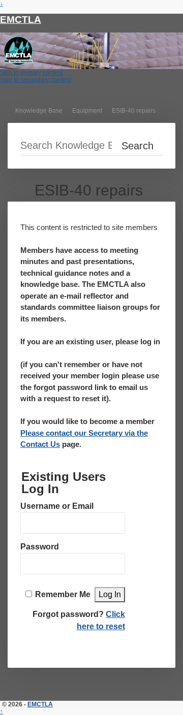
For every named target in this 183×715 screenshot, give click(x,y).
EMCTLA (20, 19)
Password (39, 546)
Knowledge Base (39, 110)
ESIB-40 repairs (134, 110)
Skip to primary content (31, 72)
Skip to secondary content (35, 79)
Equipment (87, 110)
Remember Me (62, 594)
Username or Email (57, 506)
